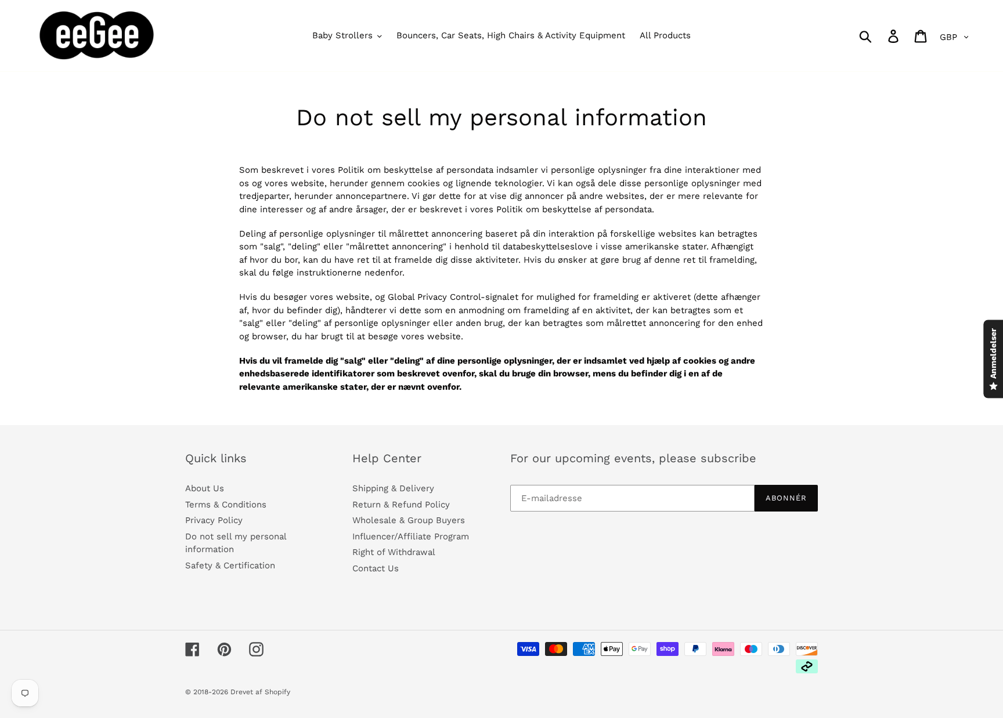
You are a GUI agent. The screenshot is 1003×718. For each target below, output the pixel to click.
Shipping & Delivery (393, 488)
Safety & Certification (230, 565)
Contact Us (375, 568)
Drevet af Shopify (260, 692)
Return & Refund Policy (401, 504)
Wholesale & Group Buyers (408, 520)
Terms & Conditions (225, 504)
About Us (204, 488)
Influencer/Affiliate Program (410, 536)
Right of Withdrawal (393, 552)
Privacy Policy (214, 520)
